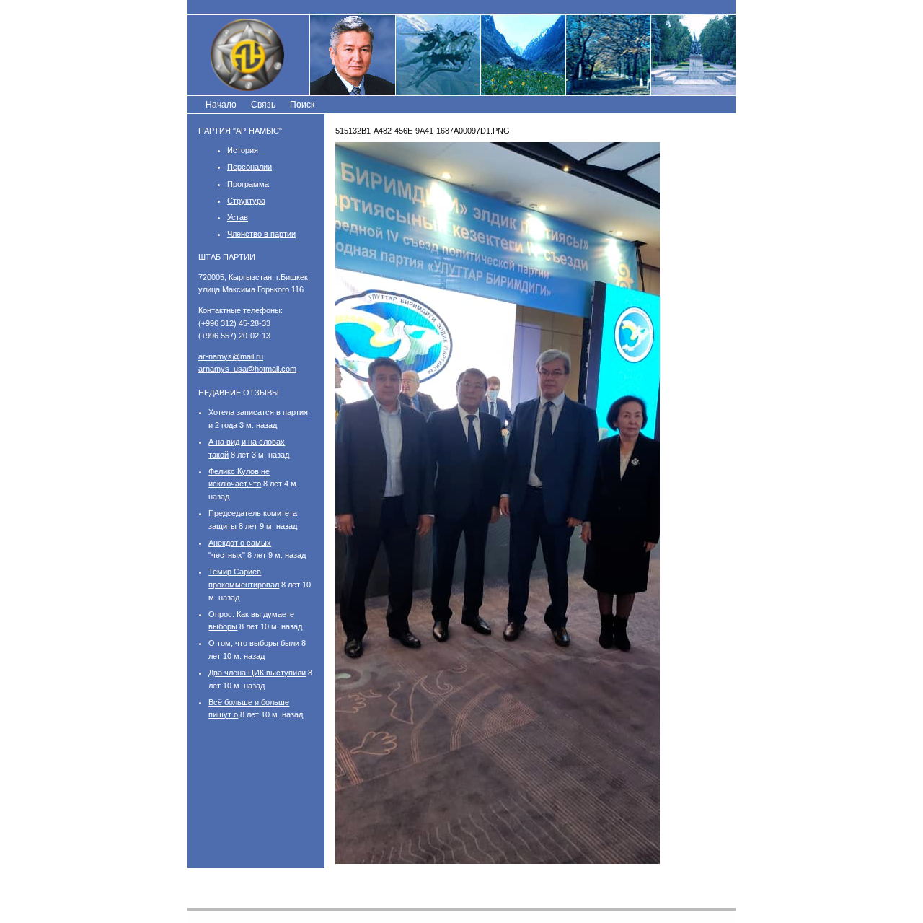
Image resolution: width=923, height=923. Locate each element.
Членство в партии (261, 233)
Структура (246, 200)
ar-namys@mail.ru (230, 356)
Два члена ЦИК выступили (257, 672)
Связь (263, 105)
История (242, 150)
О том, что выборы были (253, 643)
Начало (221, 105)
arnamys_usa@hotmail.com (247, 368)
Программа (248, 184)
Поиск (302, 105)
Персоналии (249, 166)
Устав (237, 217)
